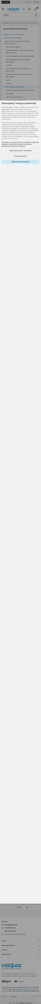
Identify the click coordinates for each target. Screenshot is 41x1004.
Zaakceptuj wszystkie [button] (21, 162)
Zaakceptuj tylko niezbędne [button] (20, 151)
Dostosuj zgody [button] (20, 156)
